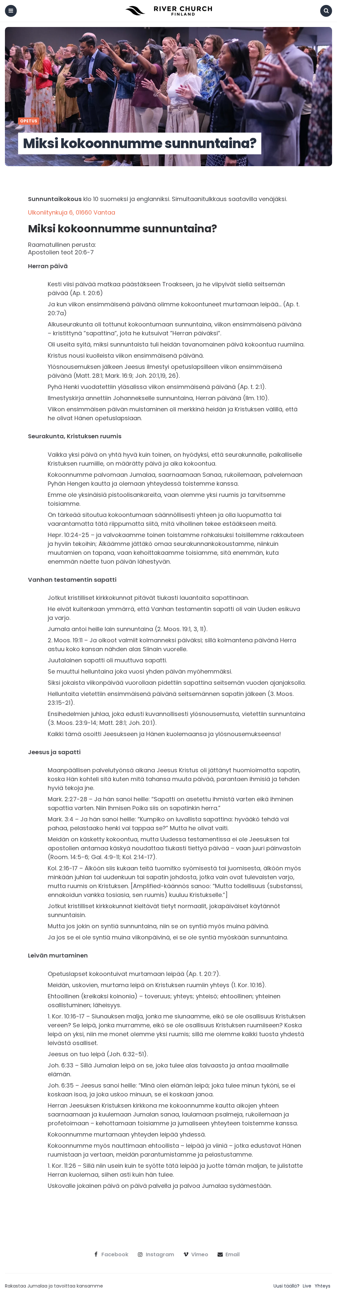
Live (307, 1286)
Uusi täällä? (286, 1286)
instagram (160, 1254)
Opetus (28, 121)
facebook (114, 1254)
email (232, 1254)
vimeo (199, 1254)
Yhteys (322, 1286)
